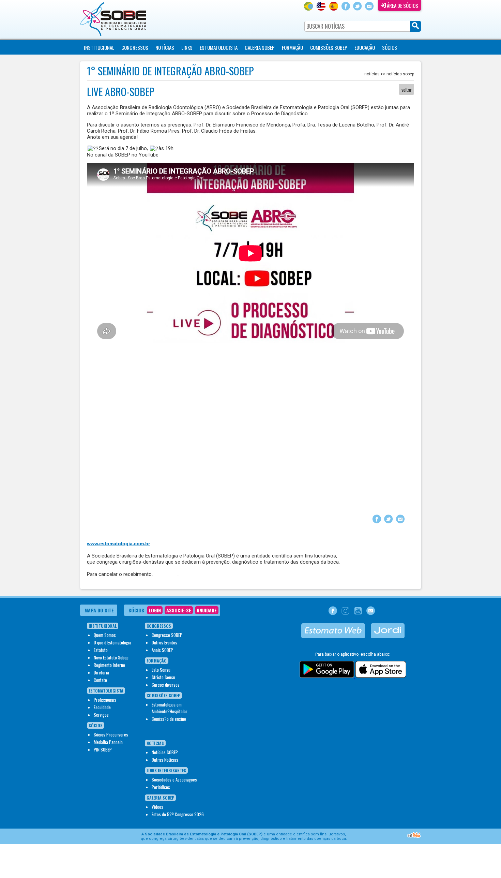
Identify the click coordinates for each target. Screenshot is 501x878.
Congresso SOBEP (167, 634)
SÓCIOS (389, 47)
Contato (100, 679)
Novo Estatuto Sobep (111, 657)
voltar (406, 89)
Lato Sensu (161, 669)
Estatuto (101, 649)
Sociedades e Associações (174, 779)
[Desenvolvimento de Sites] (414, 837)
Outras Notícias (165, 759)
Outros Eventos (164, 642)
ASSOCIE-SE (178, 610)
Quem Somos (105, 634)
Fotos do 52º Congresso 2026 (178, 814)
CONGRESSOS (134, 47)
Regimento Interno (109, 664)
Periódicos (161, 787)
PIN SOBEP (103, 749)
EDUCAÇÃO (364, 47)
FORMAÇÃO (292, 47)
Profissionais (105, 699)
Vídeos (157, 806)
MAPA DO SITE (99, 610)
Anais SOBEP (162, 649)
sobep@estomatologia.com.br (163, 520)
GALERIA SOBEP (260, 47)
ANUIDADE (207, 610)
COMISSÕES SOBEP (328, 47)
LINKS (187, 47)
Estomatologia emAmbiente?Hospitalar (169, 708)
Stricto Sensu (163, 677)
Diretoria (101, 672)
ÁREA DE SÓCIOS (402, 5)
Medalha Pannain (108, 742)
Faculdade (102, 707)
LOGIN (155, 610)
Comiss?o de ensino (169, 718)
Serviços (101, 714)
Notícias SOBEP (165, 752)
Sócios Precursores (111, 734)
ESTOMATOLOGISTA (219, 47)
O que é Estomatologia (112, 642)
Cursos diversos (166, 684)
